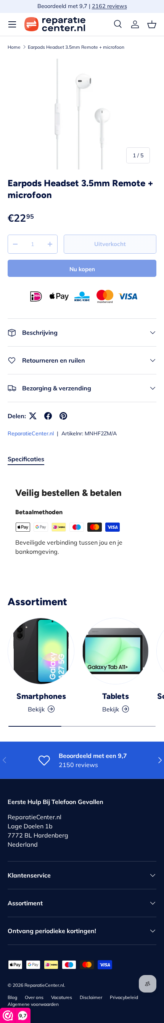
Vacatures (61, 997)
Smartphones (41, 696)
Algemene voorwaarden (33, 1004)
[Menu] (12, 24)
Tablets (115, 696)
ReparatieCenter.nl (31, 433)
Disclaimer (91, 997)
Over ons (34, 997)
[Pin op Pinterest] (63, 416)
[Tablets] (115, 651)
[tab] (26, 459)
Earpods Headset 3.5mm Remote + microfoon (76, 47)
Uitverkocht (110, 244)
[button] (151, 24)
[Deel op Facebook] (48, 416)
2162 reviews (109, 6)
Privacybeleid (124, 997)
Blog (12, 997)
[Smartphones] (41, 651)
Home (14, 47)
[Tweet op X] (32, 416)
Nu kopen (82, 269)
